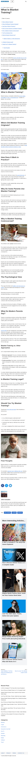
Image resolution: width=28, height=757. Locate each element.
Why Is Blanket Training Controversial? (10, 30)
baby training (7, 512)
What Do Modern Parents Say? (9, 35)
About (3, 753)
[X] (6, 485)
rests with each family (11, 409)
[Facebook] (2, 485)
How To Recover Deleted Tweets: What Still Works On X (13, 702)
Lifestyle (2, 733)
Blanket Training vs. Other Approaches (12, 38)
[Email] (10, 485)
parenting (20, 512)
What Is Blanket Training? (7, 21)
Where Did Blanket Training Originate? (10, 24)
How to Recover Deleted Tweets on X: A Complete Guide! (13, 690)
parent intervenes (20, 175)
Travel (2, 742)
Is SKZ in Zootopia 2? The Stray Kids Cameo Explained (12, 688)
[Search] (25, 1)
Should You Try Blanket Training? (9, 44)
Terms (14, 753)
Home (2, 7)
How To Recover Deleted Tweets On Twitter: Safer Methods (13, 711)
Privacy (8, 753)
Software (3, 740)
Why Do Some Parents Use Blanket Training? (12, 28)
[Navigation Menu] (12, 1)
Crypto (2, 724)
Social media (3, 330)
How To (2, 731)
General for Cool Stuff (5, 729)
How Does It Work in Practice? (8, 26)
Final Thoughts (7, 47)
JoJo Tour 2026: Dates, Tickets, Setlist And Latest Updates (13, 696)
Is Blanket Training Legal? (7, 42)
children (14, 512)
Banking (2, 722)
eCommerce (3, 726)
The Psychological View (7, 32)
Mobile (2, 737)
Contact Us (21, 753)
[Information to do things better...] (5, 1)
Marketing (3, 735)
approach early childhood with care (15, 471)
